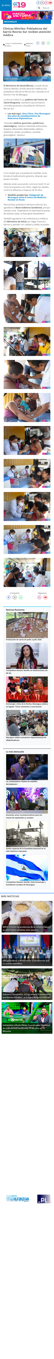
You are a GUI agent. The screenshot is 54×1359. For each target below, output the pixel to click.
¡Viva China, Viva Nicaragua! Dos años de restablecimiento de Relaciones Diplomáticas (29, 116)
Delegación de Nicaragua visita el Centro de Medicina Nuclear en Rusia (27, 197)
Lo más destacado (15, 751)
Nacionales (10, 21)
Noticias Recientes (15, 609)
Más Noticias (10, 896)
